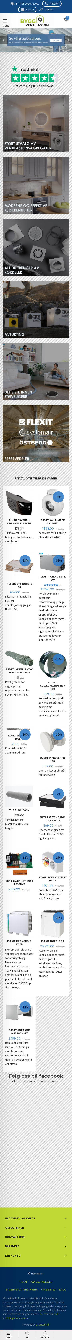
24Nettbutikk (42, 1324)
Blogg (62, 1289)
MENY (5, 20)
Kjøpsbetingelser (41, 1282)
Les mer (44, 1314)
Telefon (54, 3)
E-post (30, 9)
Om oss (49, 9)
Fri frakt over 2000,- (28, 3)
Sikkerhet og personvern (21, 1289)
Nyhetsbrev (48, 1289)
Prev (4, 40)
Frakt (23, 1282)
